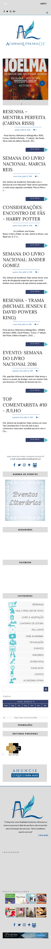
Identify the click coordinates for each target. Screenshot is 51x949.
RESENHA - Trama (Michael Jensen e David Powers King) (25, 309)
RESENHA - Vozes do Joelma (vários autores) (25, 82)
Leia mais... (35, 149)
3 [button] (29, 104)
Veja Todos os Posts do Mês (25, 718)
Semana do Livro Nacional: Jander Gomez (24, 259)
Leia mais (43, 835)
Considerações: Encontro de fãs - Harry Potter (24, 213)
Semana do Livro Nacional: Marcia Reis (24, 163)
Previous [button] (9, 83)
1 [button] (21, 104)
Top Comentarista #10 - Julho (25, 404)
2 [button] (25, 104)
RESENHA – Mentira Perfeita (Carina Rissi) (24, 117)
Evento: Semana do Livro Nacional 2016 (22, 358)
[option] (25, 82)
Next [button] (42, 83)
